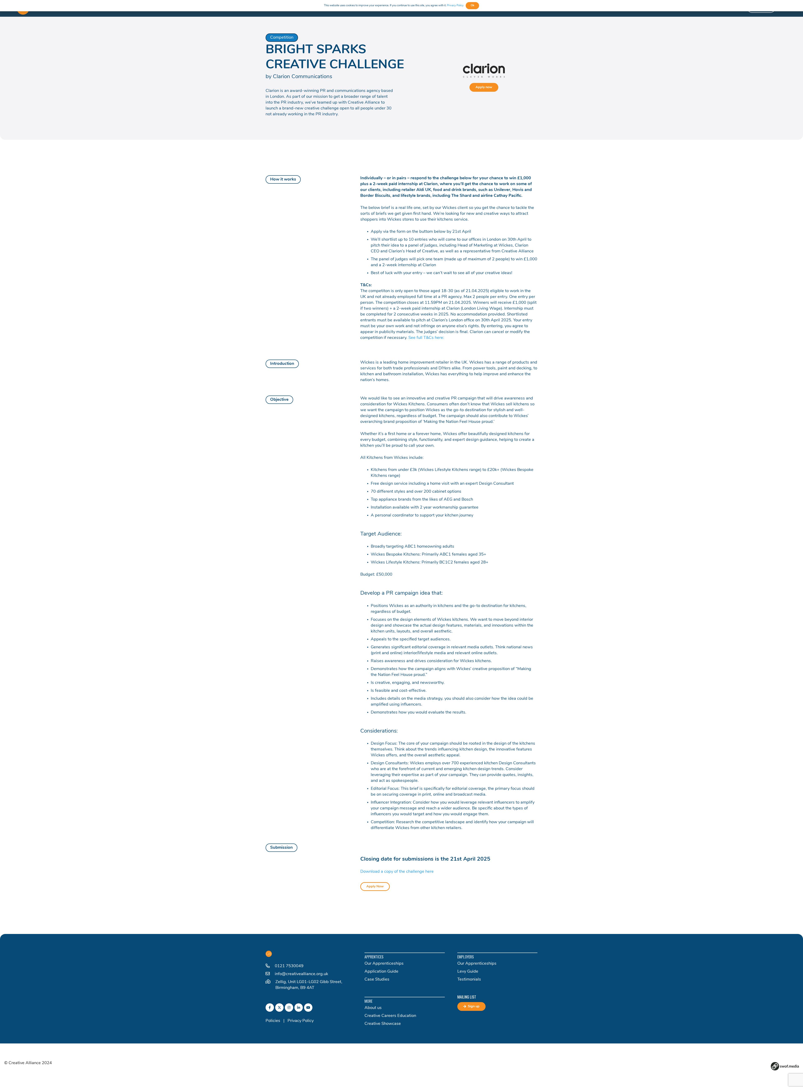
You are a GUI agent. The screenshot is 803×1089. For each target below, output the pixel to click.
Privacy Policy (301, 1021)
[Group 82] (785, 1066)
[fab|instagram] (289, 1007)
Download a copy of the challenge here (397, 872)
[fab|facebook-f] (270, 1007)
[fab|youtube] (308, 1007)
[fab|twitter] (279, 1007)
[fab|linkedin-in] (298, 1007)
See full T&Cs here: (426, 338)
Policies (273, 1021)
